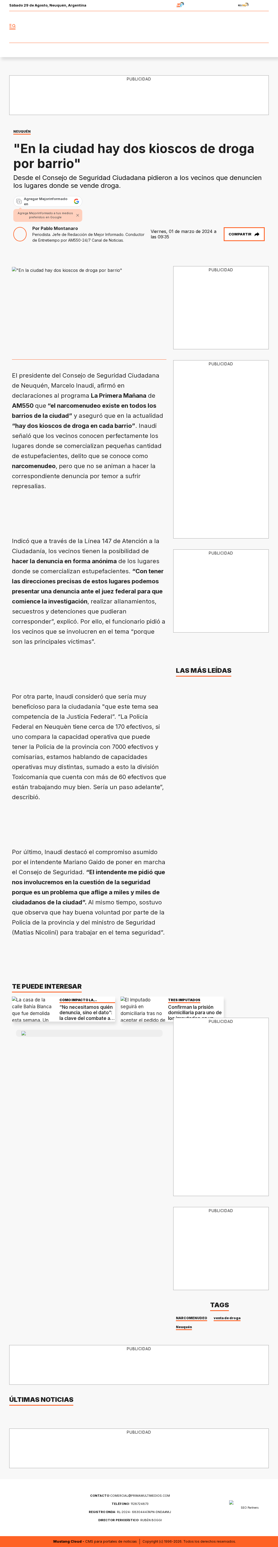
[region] (111, 511)
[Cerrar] (78, 215)
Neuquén (184, 1327)
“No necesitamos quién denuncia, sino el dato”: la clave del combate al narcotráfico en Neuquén (86, 1018)
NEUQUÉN (22, 131)
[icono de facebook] (228, 27)
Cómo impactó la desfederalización (78, 1000)
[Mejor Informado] (139, 26)
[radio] (163, 5)
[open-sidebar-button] (12, 27)
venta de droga (227, 1318)
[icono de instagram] (252, 27)
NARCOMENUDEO (191, 1318)
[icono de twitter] (240, 27)
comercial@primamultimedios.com (130, 1496)
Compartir (240, 234)
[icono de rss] (264, 27)
